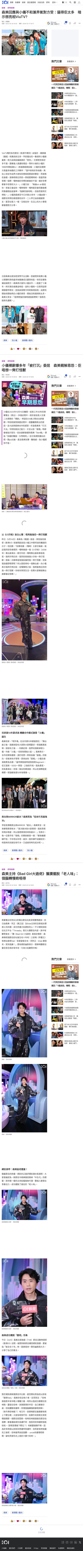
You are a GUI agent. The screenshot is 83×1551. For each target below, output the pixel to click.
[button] (70, 23)
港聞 (11, 2)
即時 (48, 2)
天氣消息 (41, 2)
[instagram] (67, 1537)
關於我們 (12, 1543)
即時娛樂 (11, 8)
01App (36, 1543)
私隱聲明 (61, 1543)
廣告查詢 (28, 1543)
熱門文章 (56, 61)
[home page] (5, 2)
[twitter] (80, 1537)
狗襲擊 (17, 2)
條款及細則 (70, 1543)
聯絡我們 (53, 1543)
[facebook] (62, 1537)
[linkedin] (75, 1537)
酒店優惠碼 (31, 2)
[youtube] (71, 1537)
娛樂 (23, 2)
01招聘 (20, 1543)
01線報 (4, 1543)
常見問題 (44, 1543)
